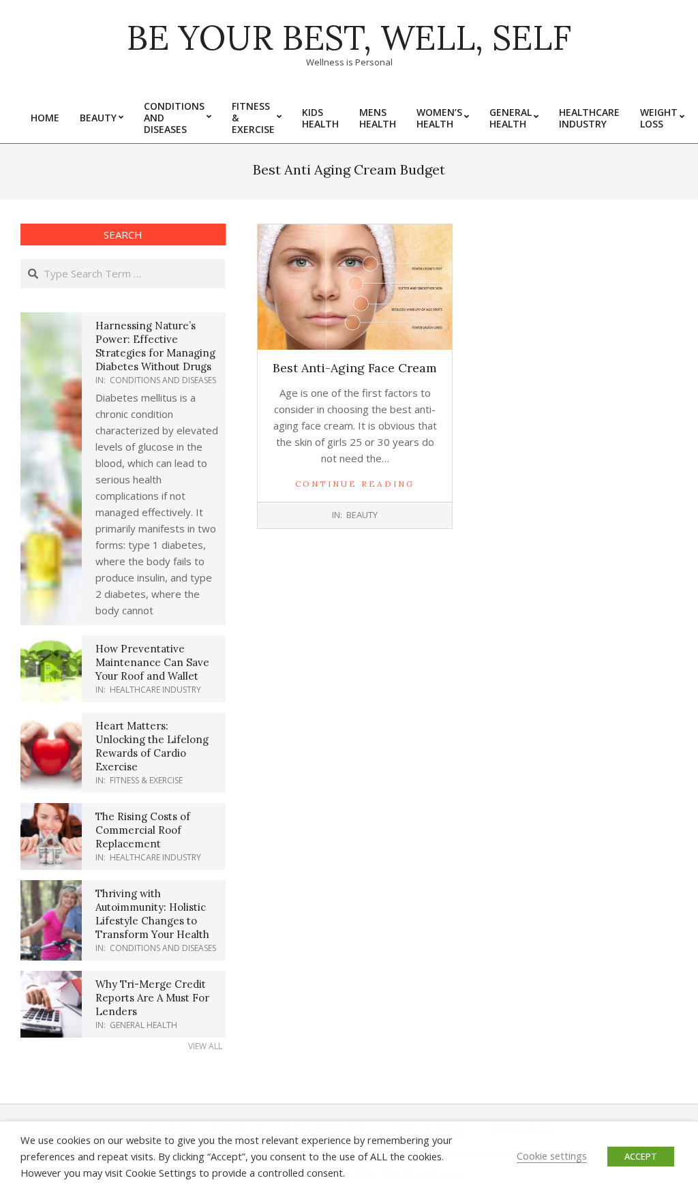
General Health (143, 1025)
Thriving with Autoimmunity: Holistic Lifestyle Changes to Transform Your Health (152, 914)
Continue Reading (354, 484)
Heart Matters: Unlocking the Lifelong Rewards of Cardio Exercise (152, 746)
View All (205, 1046)
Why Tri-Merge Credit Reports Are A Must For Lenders (152, 998)
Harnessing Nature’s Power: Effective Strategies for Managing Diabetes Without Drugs (155, 346)
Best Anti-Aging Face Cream (355, 368)
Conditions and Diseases (163, 380)
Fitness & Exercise (146, 780)
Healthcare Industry (155, 689)
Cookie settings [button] (552, 1155)
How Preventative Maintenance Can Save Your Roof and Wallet (152, 662)
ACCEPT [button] (640, 1156)
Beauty (362, 515)
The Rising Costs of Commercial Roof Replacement (142, 830)
